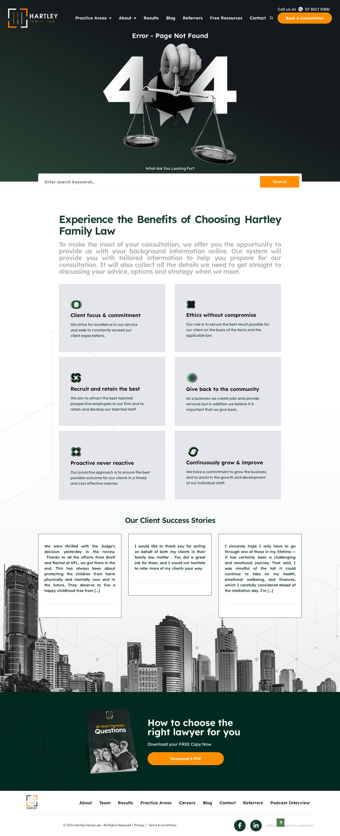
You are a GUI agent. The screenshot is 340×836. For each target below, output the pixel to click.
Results (151, 18)
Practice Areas (91, 18)
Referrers (193, 18)
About (125, 18)
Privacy (139, 825)
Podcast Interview (290, 802)
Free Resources (226, 18)
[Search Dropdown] (271, 17)
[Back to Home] (33, 18)
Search (280, 181)
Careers (187, 802)
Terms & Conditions (162, 825)
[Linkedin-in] (256, 825)
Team (105, 802)
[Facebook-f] (240, 825)
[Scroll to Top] (280, 822)
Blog (170, 18)
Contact (258, 18)
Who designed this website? (289, 825)
